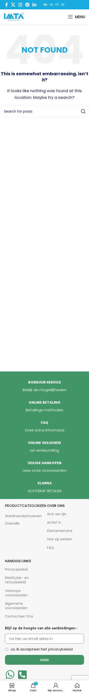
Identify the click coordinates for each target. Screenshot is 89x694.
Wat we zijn (57, 514)
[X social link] (13, 4)
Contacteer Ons (19, 616)
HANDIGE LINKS (18, 561)
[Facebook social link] (6, 4)
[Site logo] (15, 16)
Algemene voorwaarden (16, 605)
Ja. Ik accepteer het (41, 649)
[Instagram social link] (20, 4)
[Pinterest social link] (27, 4)
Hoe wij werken (59, 539)
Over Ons (56, 505)
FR (57, 4)
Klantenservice (59, 530)
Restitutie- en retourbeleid (17, 580)
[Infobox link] (44, 386)
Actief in (54, 522)
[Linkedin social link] (34, 4)
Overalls (12, 523)
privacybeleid (60, 649)
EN (51, 4)
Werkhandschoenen (23, 515)
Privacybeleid (16, 569)
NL (45, 4)
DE (63, 4)
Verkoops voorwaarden (16, 593)
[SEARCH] (83, 111)
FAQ (50, 547)
